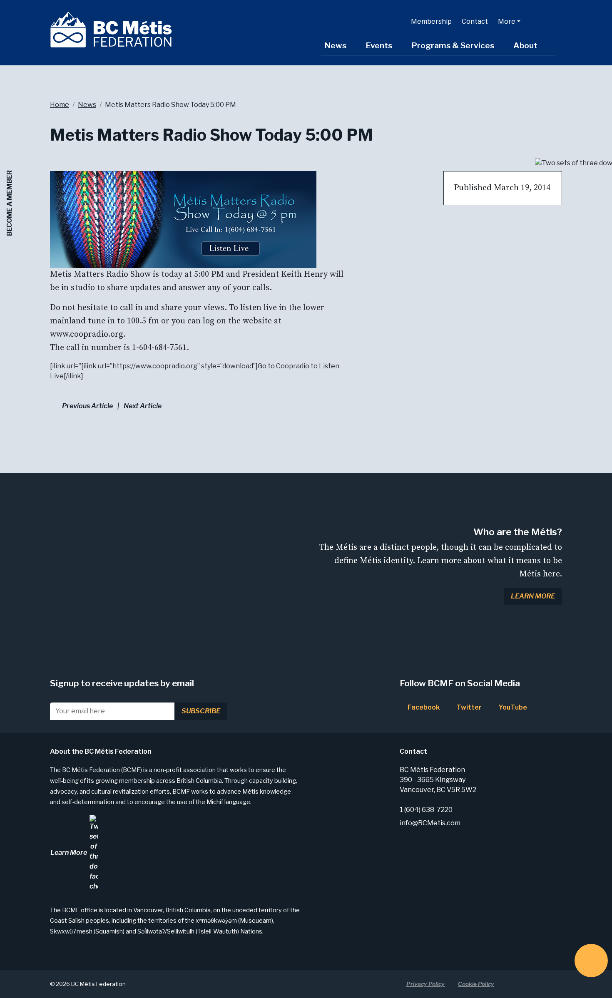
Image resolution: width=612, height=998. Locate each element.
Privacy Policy (425, 984)
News (335, 45)
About (525, 45)
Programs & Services (452, 45)
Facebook (423, 707)
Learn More (533, 596)
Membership (431, 21)
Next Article (143, 406)
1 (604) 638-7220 (426, 810)
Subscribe (201, 711)
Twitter (468, 707)
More (506, 21)
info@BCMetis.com (430, 823)
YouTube (512, 707)
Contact (475, 21)
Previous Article (87, 406)
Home (59, 105)
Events (379, 45)
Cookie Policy (476, 984)
